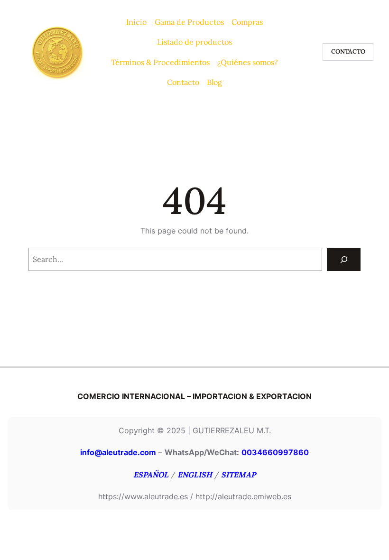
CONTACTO (348, 51)
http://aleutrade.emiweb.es (243, 496)
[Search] (344, 259)
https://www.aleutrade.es (143, 496)
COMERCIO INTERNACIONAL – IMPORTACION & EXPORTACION (194, 396)
